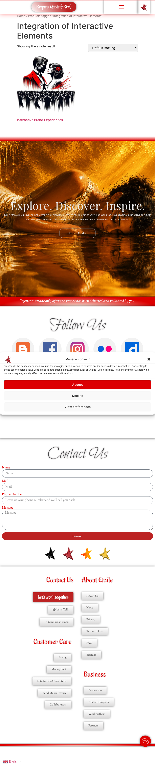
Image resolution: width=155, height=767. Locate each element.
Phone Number (12, 494)
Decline (77, 396)
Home (21, 16)
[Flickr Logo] (104, 349)
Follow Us (78, 326)
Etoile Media (77, 233)
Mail (5, 481)
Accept (77, 385)
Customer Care (52, 641)
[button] (149, 359)
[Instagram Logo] (77, 349)
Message (7, 508)
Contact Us (78, 454)
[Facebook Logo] (50, 349)
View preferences (78, 407)
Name (6, 467)
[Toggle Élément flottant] (145, 741)
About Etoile (97, 580)
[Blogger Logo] (23, 349)
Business (95, 674)
